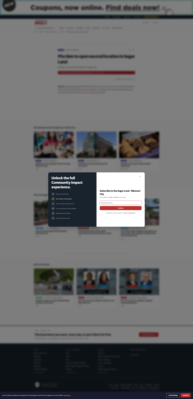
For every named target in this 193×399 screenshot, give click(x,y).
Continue (120, 208)
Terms (125, 213)
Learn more (67, 395)
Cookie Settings (173, 395)
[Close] (140, 176)
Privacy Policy (132, 213)
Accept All (186, 395)
